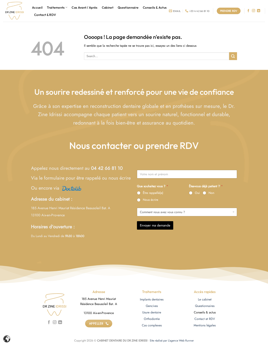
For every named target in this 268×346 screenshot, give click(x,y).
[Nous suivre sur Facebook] (248, 11)
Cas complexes (152, 325)
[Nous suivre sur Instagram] (253, 11)
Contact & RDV (45, 15)
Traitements (56, 7)
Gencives (152, 306)
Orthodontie (152, 319)
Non (211, 193)
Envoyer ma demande (155, 225)
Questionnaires (204, 306)
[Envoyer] (233, 56)
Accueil (37, 7)
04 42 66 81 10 (107, 168)
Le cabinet (204, 299)
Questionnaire (128, 7)
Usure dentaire (151, 312)
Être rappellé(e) (153, 193)
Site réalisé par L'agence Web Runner (172, 340)
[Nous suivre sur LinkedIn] (258, 11)
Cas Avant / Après (84, 7)
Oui (197, 193)
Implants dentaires (151, 299)
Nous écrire (150, 200)
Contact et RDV (204, 319)
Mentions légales (205, 325)
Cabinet (107, 7)
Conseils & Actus (155, 7)
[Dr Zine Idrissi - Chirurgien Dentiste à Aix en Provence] (14, 11)
